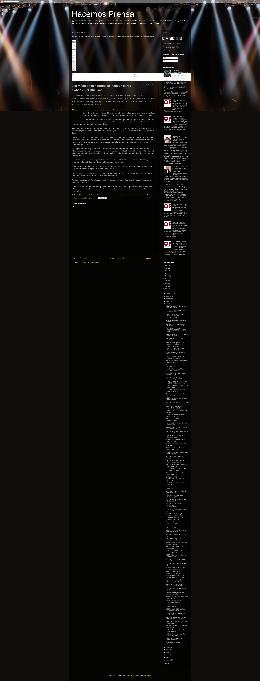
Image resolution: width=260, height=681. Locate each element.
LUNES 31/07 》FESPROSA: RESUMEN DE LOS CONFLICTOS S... (174, 316)
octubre (168, 296)
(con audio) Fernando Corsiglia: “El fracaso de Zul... (176, 491)
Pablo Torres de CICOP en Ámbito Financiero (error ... (176, 419)
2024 (166, 270)
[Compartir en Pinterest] (106, 198)
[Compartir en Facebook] (104, 198)
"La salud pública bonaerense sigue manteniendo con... (176, 465)
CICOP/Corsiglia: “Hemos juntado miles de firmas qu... (175, 390)
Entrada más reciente (80, 258)
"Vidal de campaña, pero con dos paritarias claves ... (175, 487)
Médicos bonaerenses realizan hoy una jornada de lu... (176, 593)
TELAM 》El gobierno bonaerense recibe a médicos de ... (176, 311)
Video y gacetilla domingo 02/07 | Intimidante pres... (175, 639)
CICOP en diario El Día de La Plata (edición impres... (176, 564)
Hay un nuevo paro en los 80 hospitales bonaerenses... (174, 457)
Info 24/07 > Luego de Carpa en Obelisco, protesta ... (175, 357)
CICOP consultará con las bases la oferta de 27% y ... (176, 306)
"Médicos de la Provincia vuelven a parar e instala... (176, 440)
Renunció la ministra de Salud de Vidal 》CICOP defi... (175, 580)
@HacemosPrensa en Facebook (172, 43)
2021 (166, 278)
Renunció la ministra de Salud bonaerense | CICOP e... (174, 547)
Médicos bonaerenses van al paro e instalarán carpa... (176, 543)
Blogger (149, 675)
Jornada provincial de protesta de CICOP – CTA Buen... (175, 353)
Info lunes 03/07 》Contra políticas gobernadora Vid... (176, 630)
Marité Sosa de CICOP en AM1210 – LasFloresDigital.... (176, 496)
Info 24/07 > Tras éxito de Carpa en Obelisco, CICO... (176, 361)
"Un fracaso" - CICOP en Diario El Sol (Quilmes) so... (176, 551)
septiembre (169, 298)
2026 (166, 265)
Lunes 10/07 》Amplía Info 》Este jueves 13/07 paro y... (176, 510)
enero (168, 660)
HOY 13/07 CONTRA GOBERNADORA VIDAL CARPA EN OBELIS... (176, 478)
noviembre (169, 293)
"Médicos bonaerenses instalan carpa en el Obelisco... (177, 452)
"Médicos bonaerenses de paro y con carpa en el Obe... (177, 432)
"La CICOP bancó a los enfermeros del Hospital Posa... (176, 339)
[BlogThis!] (101, 198)
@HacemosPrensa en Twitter (171, 47)
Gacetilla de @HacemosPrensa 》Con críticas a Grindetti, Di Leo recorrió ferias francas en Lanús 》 (180, 74)
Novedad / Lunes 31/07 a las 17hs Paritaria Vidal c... (176, 320)
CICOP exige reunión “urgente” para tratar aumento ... (176, 394)
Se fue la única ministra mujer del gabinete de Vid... (175, 535)
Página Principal (117, 258)
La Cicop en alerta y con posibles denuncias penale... (175, 374)
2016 (166, 663)
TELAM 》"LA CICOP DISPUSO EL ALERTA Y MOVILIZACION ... (176, 382)
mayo (168, 649)
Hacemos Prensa (103, 13)
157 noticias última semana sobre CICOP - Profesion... (176, 415)
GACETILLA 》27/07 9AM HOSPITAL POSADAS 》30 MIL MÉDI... (176, 330)
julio (167, 304)
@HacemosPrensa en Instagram (172, 51)
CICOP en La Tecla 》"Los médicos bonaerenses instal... (176, 448)
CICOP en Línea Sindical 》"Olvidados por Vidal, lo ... (175, 378)
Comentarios (169, 61)
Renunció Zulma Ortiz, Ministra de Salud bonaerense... (176, 530)
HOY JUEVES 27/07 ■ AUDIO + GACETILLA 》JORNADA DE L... (176, 325)
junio (167, 647)
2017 (166, 288)
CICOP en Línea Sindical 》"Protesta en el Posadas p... (177, 334)
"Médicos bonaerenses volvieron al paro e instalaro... (176, 444)
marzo (168, 655)
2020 (166, 281)
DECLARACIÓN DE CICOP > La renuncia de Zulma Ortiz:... (175, 514)
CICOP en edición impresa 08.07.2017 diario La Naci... (174, 522)
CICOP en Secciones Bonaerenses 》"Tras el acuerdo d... (176, 589)
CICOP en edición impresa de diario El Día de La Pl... (176, 500)
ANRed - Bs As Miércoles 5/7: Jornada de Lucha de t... (174, 601)
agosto (168, 301)
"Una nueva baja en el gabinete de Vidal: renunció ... (176, 568)
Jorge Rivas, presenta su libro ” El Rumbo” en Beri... (176, 643)
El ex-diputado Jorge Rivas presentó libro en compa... (176, 622)
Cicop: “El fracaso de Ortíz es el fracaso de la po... (175, 436)
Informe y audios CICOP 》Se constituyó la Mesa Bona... (175, 572)
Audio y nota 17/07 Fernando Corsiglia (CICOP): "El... (174, 407)
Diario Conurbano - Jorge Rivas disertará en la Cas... (175, 343)
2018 (166, 286)
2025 (166, 268)
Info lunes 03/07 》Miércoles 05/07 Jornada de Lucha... (176, 634)
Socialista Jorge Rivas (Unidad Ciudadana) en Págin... (175, 369)
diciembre (169, 291)
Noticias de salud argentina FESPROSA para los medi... (175, 585)
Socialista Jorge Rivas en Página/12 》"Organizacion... (176, 428)
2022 (166, 276)
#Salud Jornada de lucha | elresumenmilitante (173, 605)
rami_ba (132, 675)
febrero (168, 657)
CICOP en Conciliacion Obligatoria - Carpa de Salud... (176, 555)
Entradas (168, 58)
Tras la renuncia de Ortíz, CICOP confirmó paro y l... (175, 483)
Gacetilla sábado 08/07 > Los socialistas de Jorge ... (174, 518)
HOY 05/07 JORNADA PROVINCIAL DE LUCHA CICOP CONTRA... (176, 618)
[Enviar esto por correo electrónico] (99, 198)
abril (167, 652)
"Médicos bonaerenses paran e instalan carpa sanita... (175, 461)
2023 (166, 273)
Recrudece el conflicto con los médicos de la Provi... (175, 539)
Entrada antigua (151, 258)
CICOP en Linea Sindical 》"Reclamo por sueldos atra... (177, 473)
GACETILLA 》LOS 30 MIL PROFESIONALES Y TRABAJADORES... (174, 505)
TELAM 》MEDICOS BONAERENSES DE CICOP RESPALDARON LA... (175, 348)
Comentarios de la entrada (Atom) (90, 262)
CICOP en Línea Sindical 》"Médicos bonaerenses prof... (177, 403)
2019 (166, 283)
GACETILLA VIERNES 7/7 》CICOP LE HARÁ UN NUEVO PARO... (176, 576)
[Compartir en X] (102, 198)
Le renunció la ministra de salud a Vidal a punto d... (176, 526)
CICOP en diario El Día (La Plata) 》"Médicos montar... (175, 609)
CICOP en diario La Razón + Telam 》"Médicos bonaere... (176, 469)
